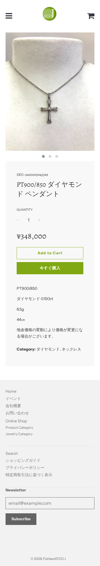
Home (11, 391)
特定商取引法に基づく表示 (29, 474)
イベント (13, 398)
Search (12, 453)
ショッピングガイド (23, 460)
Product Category (19, 427)
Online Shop (16, 420)
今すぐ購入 (50, 267)
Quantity (24, 210)
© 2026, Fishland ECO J (48, 559)
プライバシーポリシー (25, 467)
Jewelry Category (19, 434)
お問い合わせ (17, 412)
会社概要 (13, 405)
